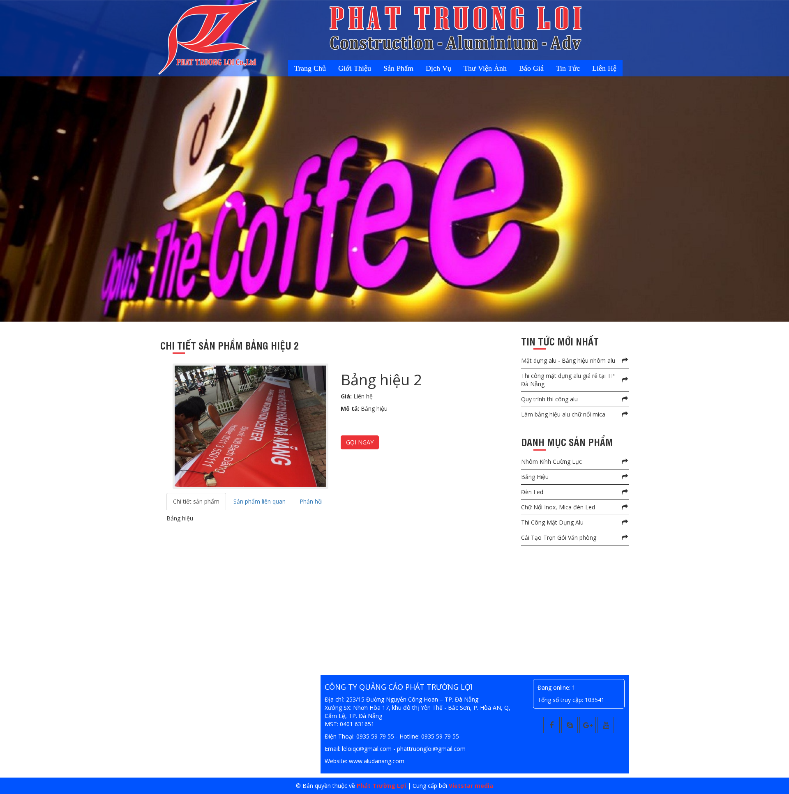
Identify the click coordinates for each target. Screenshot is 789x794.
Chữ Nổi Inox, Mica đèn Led (558, 507)
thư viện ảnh (505, 68)
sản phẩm (430, 68)
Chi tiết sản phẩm (196, 501)
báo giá (545, 68)
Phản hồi (311, 501)
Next (8, 167)
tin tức (576, 68)
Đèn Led (532, 492)
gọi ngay (360, 442)
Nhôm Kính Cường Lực (551, 461)
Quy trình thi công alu (549, 399)
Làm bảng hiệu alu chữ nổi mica (563, 414)
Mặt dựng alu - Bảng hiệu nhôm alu (568, 360)
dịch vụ (464, 68)
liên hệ (607, 68)
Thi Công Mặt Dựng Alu (552, 522)
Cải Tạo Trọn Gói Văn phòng (558, 537)
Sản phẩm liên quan (259, 501)
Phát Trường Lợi (381, 785)
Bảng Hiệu (535, 477)
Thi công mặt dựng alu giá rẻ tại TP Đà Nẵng (568, 380)
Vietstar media (471, 785)
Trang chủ (353, 68)
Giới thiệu (392, 68)
